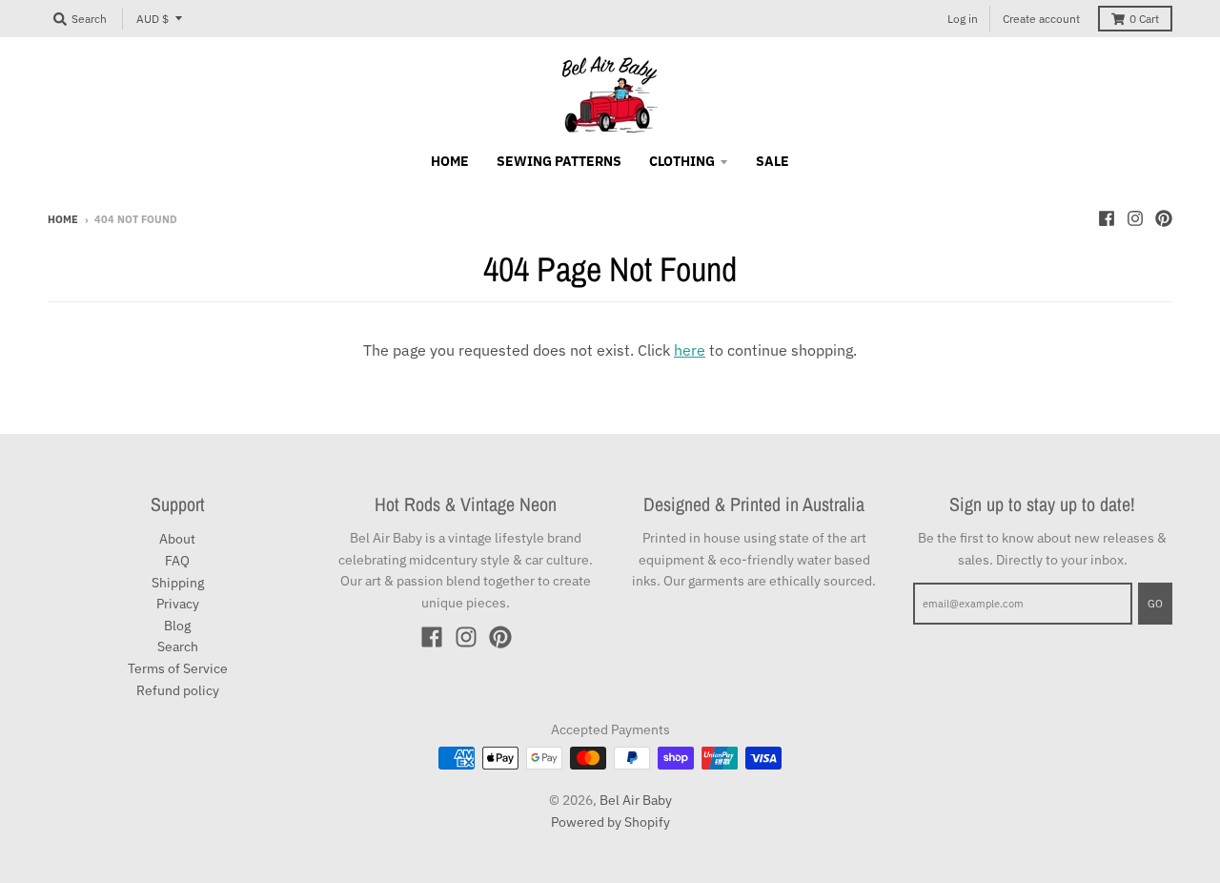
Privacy (177, 603)
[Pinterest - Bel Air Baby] (1163, 218)
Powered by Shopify (610, 822)
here (689, 349)
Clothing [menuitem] (682, 161)
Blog (177, 625)
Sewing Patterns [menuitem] (559, 161)
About (177, 538)
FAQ (177, 560)
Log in (962, 18)
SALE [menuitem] (772, 161)
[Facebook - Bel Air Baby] (1106, 218)
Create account (1041, 18)
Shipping (178, 582)
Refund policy (177, 690)
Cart (1144, 18)
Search (177, 646)
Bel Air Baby (636, 800)
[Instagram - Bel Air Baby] (1135, 218)
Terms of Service (178, 668)
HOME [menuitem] (450, 161)
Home (63, 219)
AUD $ (152, 18)
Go (1155, 603)
